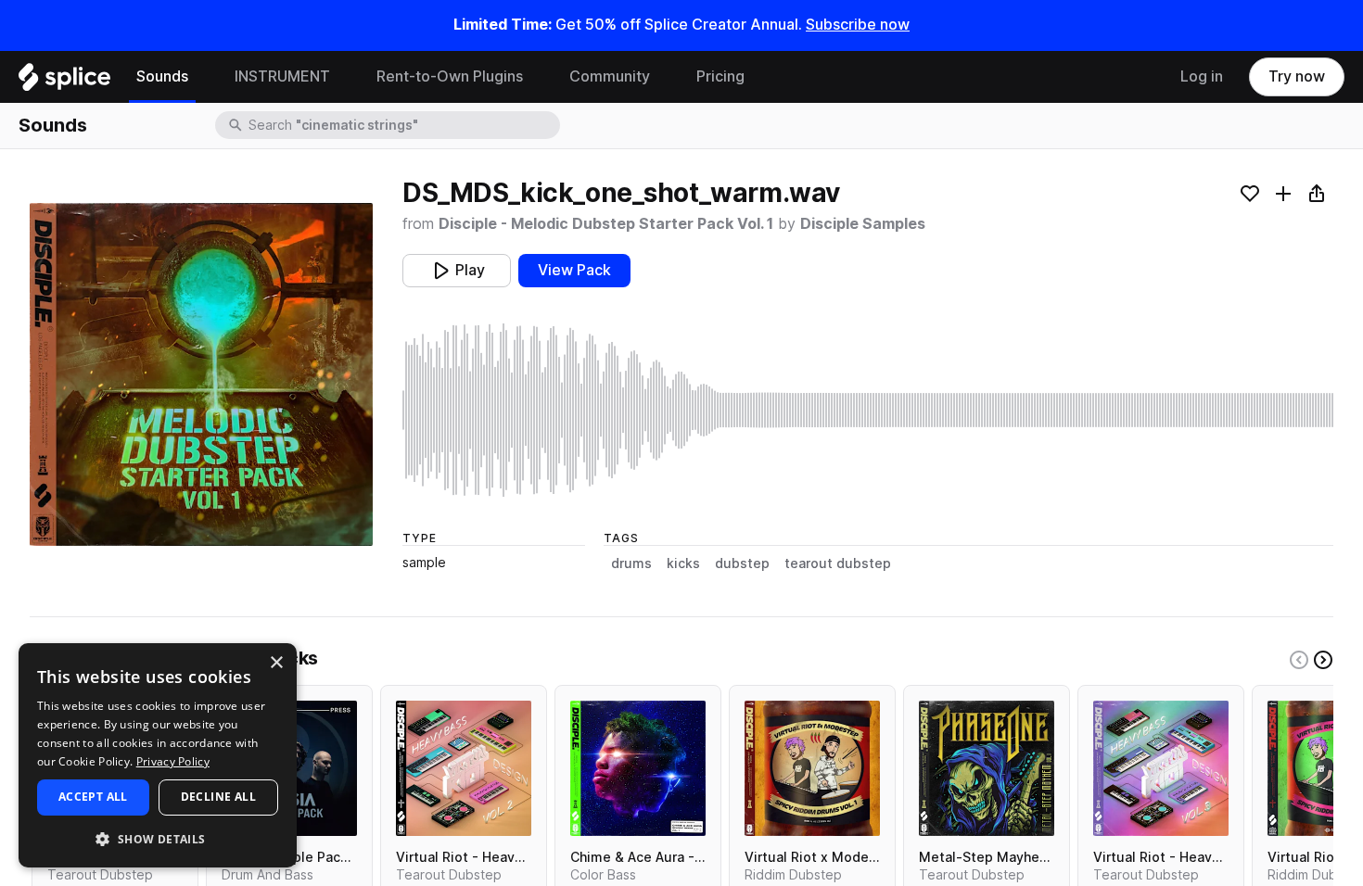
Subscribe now (858, 24)
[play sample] (867, 410)
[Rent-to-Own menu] (536, 77)
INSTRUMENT (282, 76)
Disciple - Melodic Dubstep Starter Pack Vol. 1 (606, 224)
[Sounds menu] (202, 77)
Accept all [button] (93, 796)
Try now (1296, 76)
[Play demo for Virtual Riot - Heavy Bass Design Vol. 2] (463, 768)
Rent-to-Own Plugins (449, 76)
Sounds (162, 76)
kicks (683, 563)
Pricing (720, 76)
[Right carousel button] (1323, 660)
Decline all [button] (218, 796)
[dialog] (158, 755)
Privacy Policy (173, 761)
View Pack (574, 270)
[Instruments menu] (344, 77)
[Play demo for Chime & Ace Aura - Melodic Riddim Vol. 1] (638, 768)
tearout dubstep (837, 563)
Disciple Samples (862, 224)
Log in (1201, 76)
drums (631, 563)
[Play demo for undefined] (201, 374)
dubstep (742, 563)
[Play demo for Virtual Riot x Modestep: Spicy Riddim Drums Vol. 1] (812, 768)
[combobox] (402, 125)
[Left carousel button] (1299, 660)
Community (609, 76)
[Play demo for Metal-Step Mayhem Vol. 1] (986, 768)
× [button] (276, 663)
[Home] (64, 81)
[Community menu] (663, 77)
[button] (157, 838)
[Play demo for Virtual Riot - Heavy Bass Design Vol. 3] (1161, 768)
